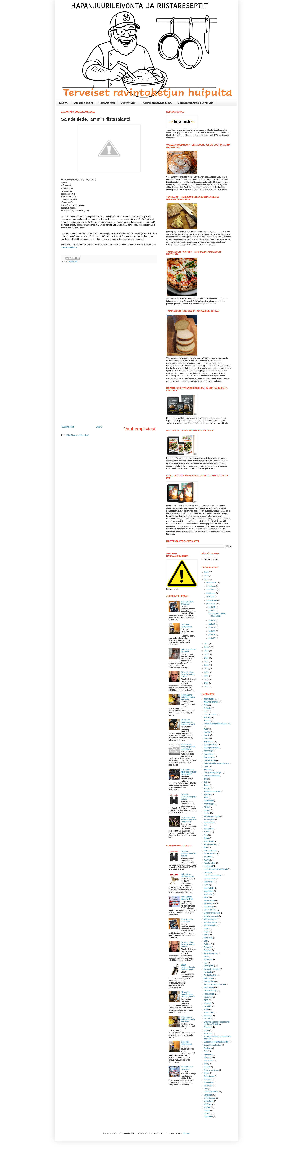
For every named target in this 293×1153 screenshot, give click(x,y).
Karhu (206, 813)
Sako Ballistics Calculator (187, 603)
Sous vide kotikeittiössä (186, 625)
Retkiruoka (208, 978)
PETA (206, 956)
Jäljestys (207, 794)
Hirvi (206, 766)
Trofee (206, 1073)
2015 (206, 654)
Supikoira (208, 1048)
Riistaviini (208, 997)
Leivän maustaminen (212, 875)
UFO (206, 1089)
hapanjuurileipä (210, 745)
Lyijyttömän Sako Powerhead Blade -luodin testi (188, 819)
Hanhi (206, 738)
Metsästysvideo (210, 922)
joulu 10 (212, 627)
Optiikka (207, 944)
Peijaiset (207, 950)
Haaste (207, 735)
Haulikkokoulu (210, 760)
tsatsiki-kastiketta (69, 247)
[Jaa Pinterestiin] (78, 258)
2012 (206, 644)
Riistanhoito (209, 988)
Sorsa (206, 1030)
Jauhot (207, 785)
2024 (206, 683)
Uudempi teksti (68, 427)
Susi (206, 1051)
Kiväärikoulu (209, 841)
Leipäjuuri (208, 872)
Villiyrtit (207, 1110)
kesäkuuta (210, 593)
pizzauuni (208, 960)
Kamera (207, 810)
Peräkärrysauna (210, 953)
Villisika (207, 1107)
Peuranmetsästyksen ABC (156, 102)
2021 (206, 676)
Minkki (206, 928)
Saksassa (208, 1016)
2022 (206, 679)
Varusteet (208, 1095)
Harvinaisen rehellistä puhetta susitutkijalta (188, 747)
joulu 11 (212, 631)
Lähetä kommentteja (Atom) (77, 435)
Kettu (206, 826)
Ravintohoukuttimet (212, 969)
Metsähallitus (209, 900)
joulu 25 (212, 638)
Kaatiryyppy (209, 801)
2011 (206, 579)
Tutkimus (207, 1079)
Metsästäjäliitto (210, 925)
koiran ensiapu (210, 851)
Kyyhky (207, 860)
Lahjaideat (208, 866)
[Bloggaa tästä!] (69, 258)
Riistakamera (209, 981)
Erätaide (207, 717)
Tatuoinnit (208, 1057)
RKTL (206, 1000)
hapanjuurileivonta (211, 748)
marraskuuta (211, 600)
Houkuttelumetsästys (212, 773)
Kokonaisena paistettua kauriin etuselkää (188, 697)
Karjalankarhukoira (212, 816)
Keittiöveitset (209, 822)
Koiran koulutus (210, 854)
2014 (206, 651)
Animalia (207, 708)
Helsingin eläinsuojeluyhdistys (216, 763)
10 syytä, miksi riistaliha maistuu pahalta (188, 674)
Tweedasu (208, 1086)
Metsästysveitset (210, 919)
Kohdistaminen (210, 844)
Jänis (206, 798)
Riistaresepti (72, 262)
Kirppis (207, 838)
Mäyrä (206, 932)
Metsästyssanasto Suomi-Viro (195, 102)
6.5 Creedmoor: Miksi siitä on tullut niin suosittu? (188, 772)
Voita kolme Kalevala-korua (187, 875)
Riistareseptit (107, 102)
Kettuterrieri (208, 829)
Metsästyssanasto (211, 916)
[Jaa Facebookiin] (75, 258)
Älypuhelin (208, 1117)
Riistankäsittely (210, 991)
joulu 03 (212, 611)
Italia (206, 782)
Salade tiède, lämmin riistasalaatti (217, 615)
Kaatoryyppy (209, 804)
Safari (206, 1009)
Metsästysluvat (210, 910)
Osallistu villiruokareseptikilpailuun (188, 796)
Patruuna (208, 947)
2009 (206, 572)
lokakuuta (210, 597)
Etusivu (63, 102)
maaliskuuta (211, 590)
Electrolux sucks (210, 714)
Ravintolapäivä (210, 975)
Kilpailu (207, 832)
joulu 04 (212, 620)
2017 (206, 662)
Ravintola (208, 972)
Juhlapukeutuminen (212, 791)
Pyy (205, 963)
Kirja (206, 835)
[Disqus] (109, 306)
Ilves (206, 779)
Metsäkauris (209, 903)
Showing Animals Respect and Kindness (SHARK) (216, 1023)
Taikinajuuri (208, 1054)
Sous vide (208, 1033)
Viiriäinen (208, 1104)
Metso (206, 897)
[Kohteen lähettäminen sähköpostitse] (67, 258)
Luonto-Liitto (209, 888)
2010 (206, 576)
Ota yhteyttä (127, 102)
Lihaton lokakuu (210, 879)
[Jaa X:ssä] (72, 258)
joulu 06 (212, 624)
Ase (205, 711)
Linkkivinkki (208, 882)
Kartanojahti (209, 819)
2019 (206, 669)
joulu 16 (212, 635)
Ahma (206, 705)
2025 (206, 686)
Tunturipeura (209, 1076)
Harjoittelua (208, 754)
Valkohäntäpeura (211, 1092)
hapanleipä (208, 751)
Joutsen (207, 788)
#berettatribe (209, 699)
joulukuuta (211, 604)
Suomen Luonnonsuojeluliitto (216, 1042)
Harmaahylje (209, 757)
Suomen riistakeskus (212, 1045)
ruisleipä (207, 1003)
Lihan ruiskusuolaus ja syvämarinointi (188, 967)
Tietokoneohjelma (211, 1070)
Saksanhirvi (209, 1013)
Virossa (207, 1114)
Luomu (207, 885)
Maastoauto (209, 891)
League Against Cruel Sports (216, 869)
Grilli (206, 729)
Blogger (186, 1133)
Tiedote (207, 1067)
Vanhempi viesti (140, 428)
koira (206, 847)
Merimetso (208, 894)
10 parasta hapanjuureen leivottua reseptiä (188, 722)
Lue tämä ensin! (83, 102)
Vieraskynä (208, 1101)
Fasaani (207, 721)
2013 (206, 647)
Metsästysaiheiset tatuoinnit (188, 650)
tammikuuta (211, 582)
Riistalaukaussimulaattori (214, 985)
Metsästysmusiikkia (212, 913)
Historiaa (207, 770)
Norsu (206, 935)
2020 (206, 672)
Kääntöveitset (209, 863)
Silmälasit (208, 1027)
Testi (206, 1064)
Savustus (208, 1019)
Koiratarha (208, 857)
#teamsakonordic (211, 702)
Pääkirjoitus (209, 966)
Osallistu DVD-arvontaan (187, 1068)
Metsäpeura (209, 907)
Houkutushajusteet (211, 776)
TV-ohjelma (208, 1082)
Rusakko (207, 1006)
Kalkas (207, 807)
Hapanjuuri (208, 741)
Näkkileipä (208, 938)
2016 (206, 658)
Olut (205, 941)
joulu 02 (212, 607)
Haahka (207, 732)
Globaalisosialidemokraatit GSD (217, 724)
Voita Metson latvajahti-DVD (187, 898)
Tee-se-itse (208, 1060)
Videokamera (209, 1098)
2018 (206, 665)
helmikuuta (211, 586)
